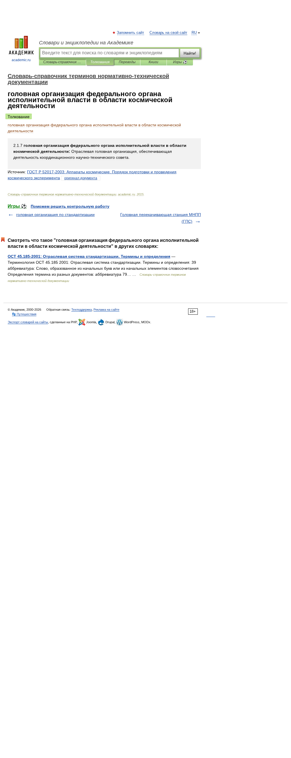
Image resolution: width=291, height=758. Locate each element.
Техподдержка (81, 309)
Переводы (127, 62)
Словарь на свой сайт (168, 33)
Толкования (99, 62)
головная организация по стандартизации (55, 214)
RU (194, 33)
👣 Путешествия (24, 314)
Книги (153, 62)
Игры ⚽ (180, 62)
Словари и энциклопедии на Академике (86, 43)
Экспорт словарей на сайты (28, 322)
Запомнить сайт (130, 33)
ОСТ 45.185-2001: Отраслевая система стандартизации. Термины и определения (89, 256)
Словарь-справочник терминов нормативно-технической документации (62, 62)
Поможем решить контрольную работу (70, 206)
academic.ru (21, 60)
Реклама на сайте (106, 309)
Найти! (190, 53)
